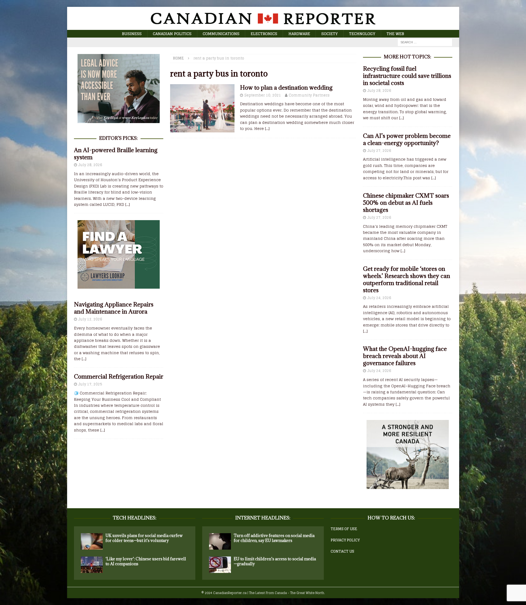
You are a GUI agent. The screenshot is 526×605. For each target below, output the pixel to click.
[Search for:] (425, 42)
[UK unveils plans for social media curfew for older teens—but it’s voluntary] (92, 541)
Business (132, 33)
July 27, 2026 (379, 150)
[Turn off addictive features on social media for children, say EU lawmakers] (220, 541)
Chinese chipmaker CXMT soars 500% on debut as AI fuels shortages (406, 203)
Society (329, 33)
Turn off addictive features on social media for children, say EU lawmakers (274, 538)
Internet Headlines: (262, 518)
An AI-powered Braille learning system (116, 153)
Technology (362, 33)
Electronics (264, 33)
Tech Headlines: (134, 518)
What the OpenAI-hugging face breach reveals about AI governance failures (405, 356)
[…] (267, 128)
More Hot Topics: (407, 57)
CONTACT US (342, 551)
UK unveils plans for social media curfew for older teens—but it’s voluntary (144, 538)
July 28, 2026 (90, 165)
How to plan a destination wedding (286, 87)
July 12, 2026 (90, 319)
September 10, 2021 (262, 95)
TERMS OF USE (344, 529)
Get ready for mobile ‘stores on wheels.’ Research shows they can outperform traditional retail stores (406, 279)
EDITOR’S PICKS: (118, 138)
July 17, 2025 (90, 384)
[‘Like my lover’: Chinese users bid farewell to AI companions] (92, 564)
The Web (395, 33)
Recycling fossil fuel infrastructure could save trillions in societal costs (407, 76)
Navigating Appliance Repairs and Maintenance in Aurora (113, 308)
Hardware (299, 33)
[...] (127, 204)
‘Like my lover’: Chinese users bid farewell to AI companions (145, 561)
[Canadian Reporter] (263, 26)
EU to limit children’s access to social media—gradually (275, 561)
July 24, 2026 (379, 298)
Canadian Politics (172, 33)
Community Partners (309, 95)
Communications (221, 33)
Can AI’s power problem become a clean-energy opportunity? (407, 139)
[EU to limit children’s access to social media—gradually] (220, 564)
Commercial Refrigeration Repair (118, 376)
